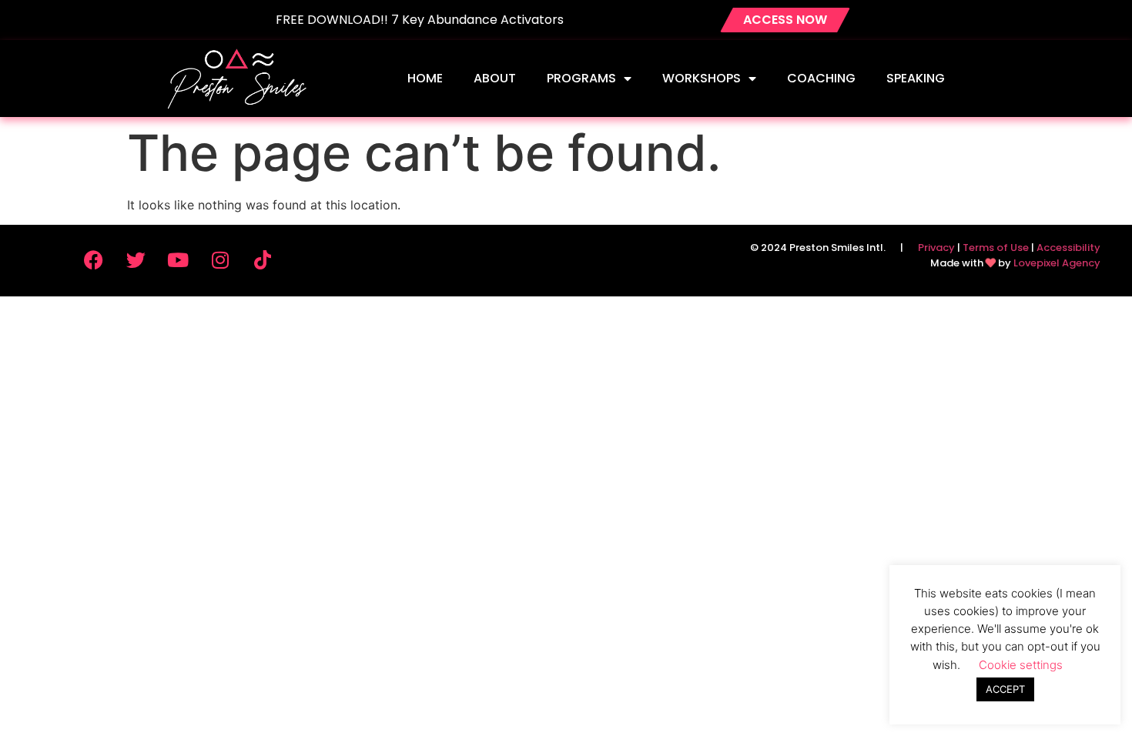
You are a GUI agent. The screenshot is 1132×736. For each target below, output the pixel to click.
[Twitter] (135, 259)
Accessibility (1068, 247)
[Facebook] (93, 259)
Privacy (936, 247)
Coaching (821, 78)
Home (425, 78)
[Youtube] (178, 259)
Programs (581, 78)
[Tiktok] (262, 259)
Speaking (915, 78)
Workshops (701, 78)
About (495, 78)
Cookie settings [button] (1021, 664)
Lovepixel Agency (1056, 263)
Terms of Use (996, 247)
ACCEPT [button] (1005, 689)
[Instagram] (220, 259)
